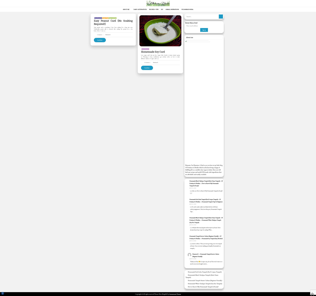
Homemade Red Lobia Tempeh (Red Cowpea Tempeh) (205, 272)
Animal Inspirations (172, 9)
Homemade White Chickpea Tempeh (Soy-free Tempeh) (205, 284)
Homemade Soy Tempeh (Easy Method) (212, 238)
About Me (126, 9)
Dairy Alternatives (140, 9)
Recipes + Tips (153, 9)
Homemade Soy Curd (153, 51)
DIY (162, 9)
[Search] (221, 16)
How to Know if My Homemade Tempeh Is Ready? (203, 287)
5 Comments (99, 34)
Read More (99, 40)
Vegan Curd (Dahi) (112, 18)
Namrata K (107, 34)
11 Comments (147, 62)
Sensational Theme (175, 294)
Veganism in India (187, 9)
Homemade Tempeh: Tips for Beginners (212, 202)
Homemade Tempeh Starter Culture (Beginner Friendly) (205, 280)
